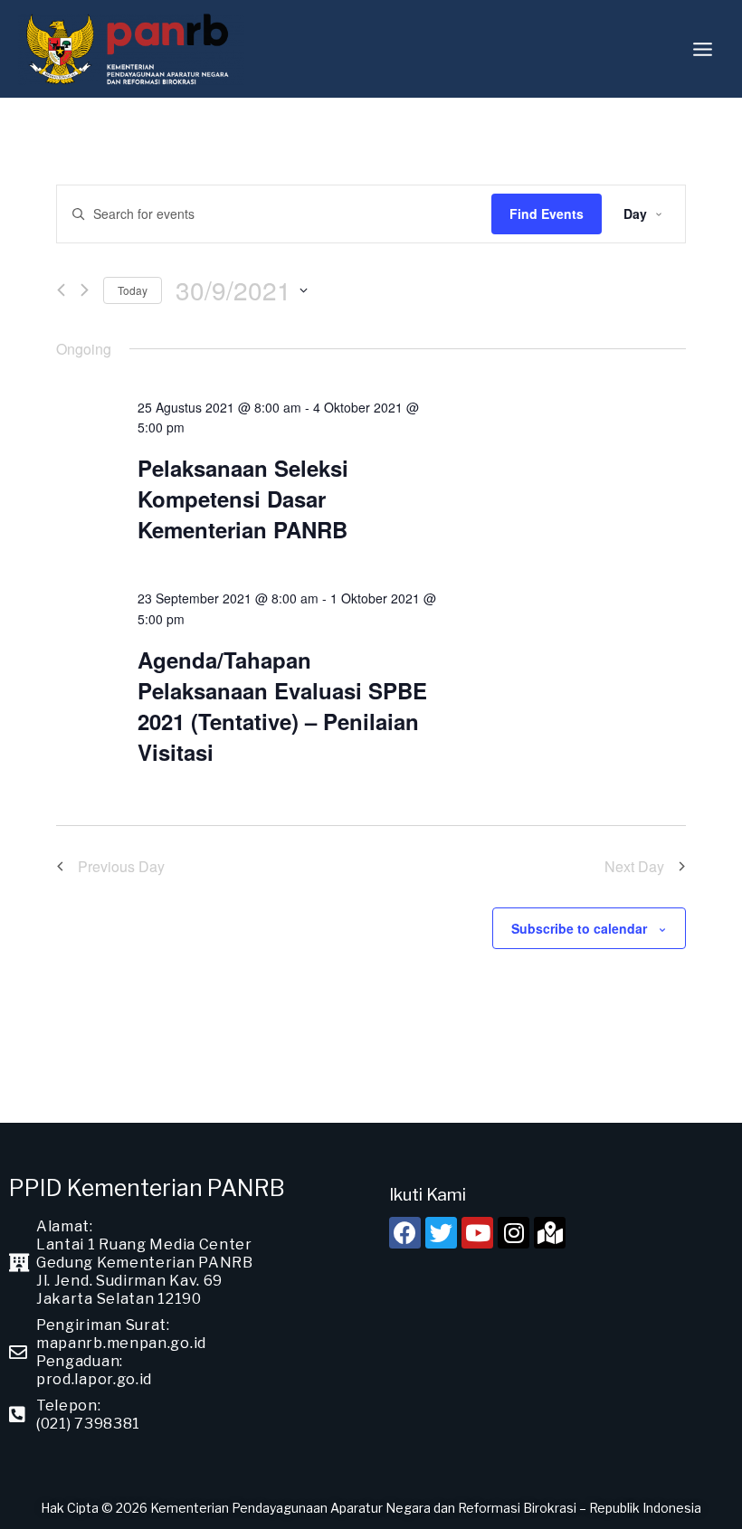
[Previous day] (61, 290)
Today (132, 290)
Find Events (546, 213)
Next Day (634, 866)
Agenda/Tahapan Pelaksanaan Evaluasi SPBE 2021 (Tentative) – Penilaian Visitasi (282, 705)
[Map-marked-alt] (550, 1233)
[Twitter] (441, 1233)
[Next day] (85, 290)
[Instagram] (513, 1233)
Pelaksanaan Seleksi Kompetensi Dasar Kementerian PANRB (243, 498)
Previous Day (121, 866)
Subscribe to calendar (579, 928)
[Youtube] (477, 1233)
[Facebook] (405, 1233)
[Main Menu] (702, 49)
